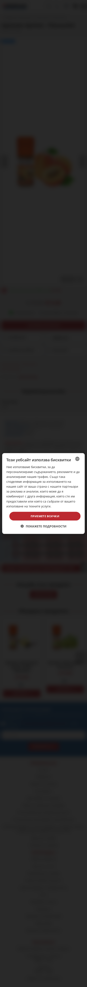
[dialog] (43, 493)
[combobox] (77, 459)
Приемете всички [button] (45, 516)
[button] (44, 526)
